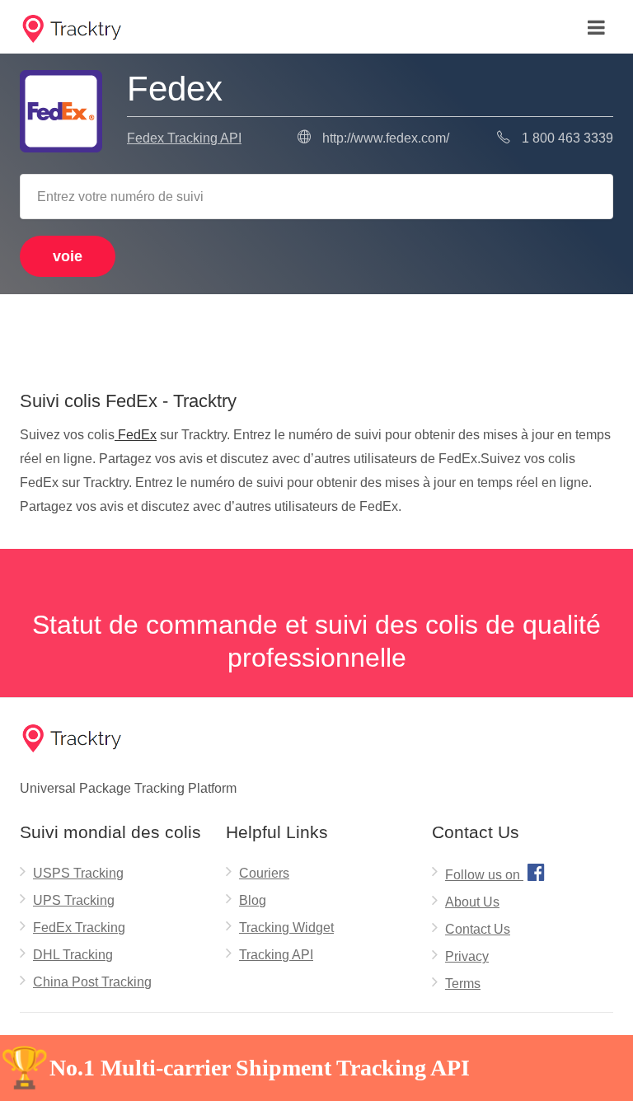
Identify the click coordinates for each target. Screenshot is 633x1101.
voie (67, 256)
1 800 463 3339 (567, 138)
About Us (472, 902)
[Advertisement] (316, 336)
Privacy (467, 956)
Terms (463, 984)
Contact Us (477, 929)
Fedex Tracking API (184, 138)
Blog (252, 900)
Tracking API (276, 955)
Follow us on (495, 872)
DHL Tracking (73, 955)
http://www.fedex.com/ (385, 138)
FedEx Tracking (79, 928)
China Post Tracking (92, 982)
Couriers (264, 873)
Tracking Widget (286, 928)
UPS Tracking (74, 900)
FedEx (136, 435)
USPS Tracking (78, 873)
